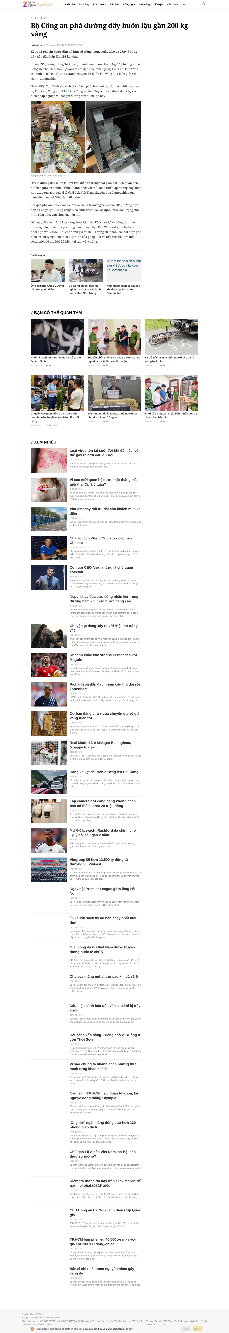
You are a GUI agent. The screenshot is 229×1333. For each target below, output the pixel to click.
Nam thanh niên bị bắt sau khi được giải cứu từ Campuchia (123, 289)
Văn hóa (114, 4)
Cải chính (172, 4)
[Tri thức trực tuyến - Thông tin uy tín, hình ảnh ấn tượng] (37, 4)
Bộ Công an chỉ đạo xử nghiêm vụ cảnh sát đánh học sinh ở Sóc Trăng (85, 289)
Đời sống (144, 4)
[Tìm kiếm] (204, 4)
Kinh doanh (99, 4)
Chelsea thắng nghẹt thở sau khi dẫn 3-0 (104, 977)
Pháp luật (39, 18)
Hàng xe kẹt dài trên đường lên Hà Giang (104, 772)
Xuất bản (70, 4)
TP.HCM (65, 91)
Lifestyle (158, 4)
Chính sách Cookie (116, 1329)
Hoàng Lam (37, 45)
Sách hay (84, 4)
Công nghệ (129, 4)
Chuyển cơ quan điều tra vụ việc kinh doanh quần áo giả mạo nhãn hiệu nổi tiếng (55, 417)
